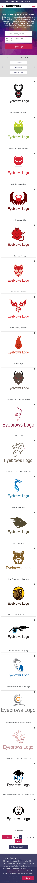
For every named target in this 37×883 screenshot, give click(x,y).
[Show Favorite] (17, 1)
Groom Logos (18, 73)
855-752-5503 (10, 1)
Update (18, 47)
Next (18, 841)
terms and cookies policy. (23, 873)
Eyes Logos (18, 62)
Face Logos (18, 67)
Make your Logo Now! (18, 847)
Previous (7, 837)
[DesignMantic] (11, 5)
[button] (34, 67)
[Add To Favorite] (34, 81)
